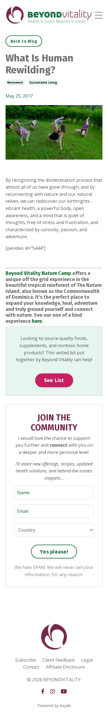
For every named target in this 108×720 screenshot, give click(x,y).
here (37, 321)
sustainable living (43, 82)
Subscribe (25, 660)
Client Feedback (58, 660)
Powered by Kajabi (54, 705)
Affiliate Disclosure (65, 667)
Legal (87, 660)
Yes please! (54, 551)
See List (54, 380)
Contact (31, 667)
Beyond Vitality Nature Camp (38, 273)
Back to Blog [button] (24, 41)
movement (15, 82)
